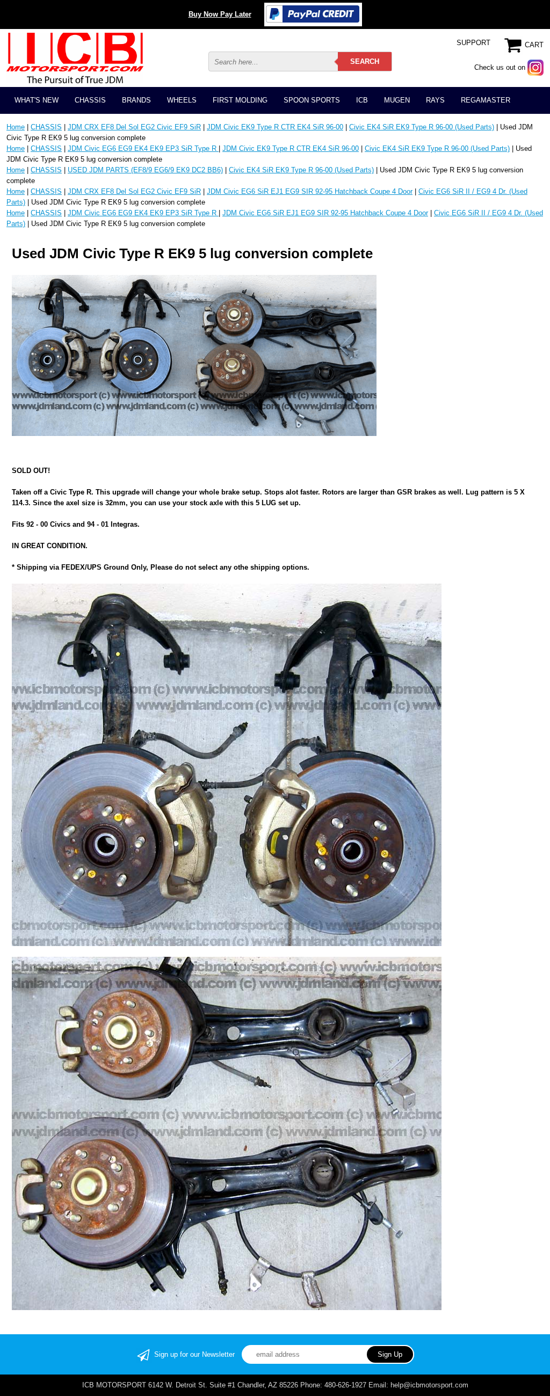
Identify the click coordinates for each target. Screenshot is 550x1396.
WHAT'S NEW (37, 100)
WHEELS (182, 100)
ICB (362, 100)
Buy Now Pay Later (220, 14)
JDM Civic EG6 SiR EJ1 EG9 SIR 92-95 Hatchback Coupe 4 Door (309, 191)
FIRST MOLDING (240, 100)
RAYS (435, 100)
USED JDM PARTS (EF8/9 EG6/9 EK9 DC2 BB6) (145, 170)
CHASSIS (90, 100)
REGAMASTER (485, 100)
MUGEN (397, 100)
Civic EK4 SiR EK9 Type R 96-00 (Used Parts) (421, 127)
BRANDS (136, 100)
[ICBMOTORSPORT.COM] (74, 58)
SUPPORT (473, 43)
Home (15, 127)
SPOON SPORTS (312, 100)
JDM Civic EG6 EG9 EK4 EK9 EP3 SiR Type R (143, 148)
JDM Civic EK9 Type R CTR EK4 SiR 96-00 (275, 127)
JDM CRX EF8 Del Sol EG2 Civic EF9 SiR (134, 127)
